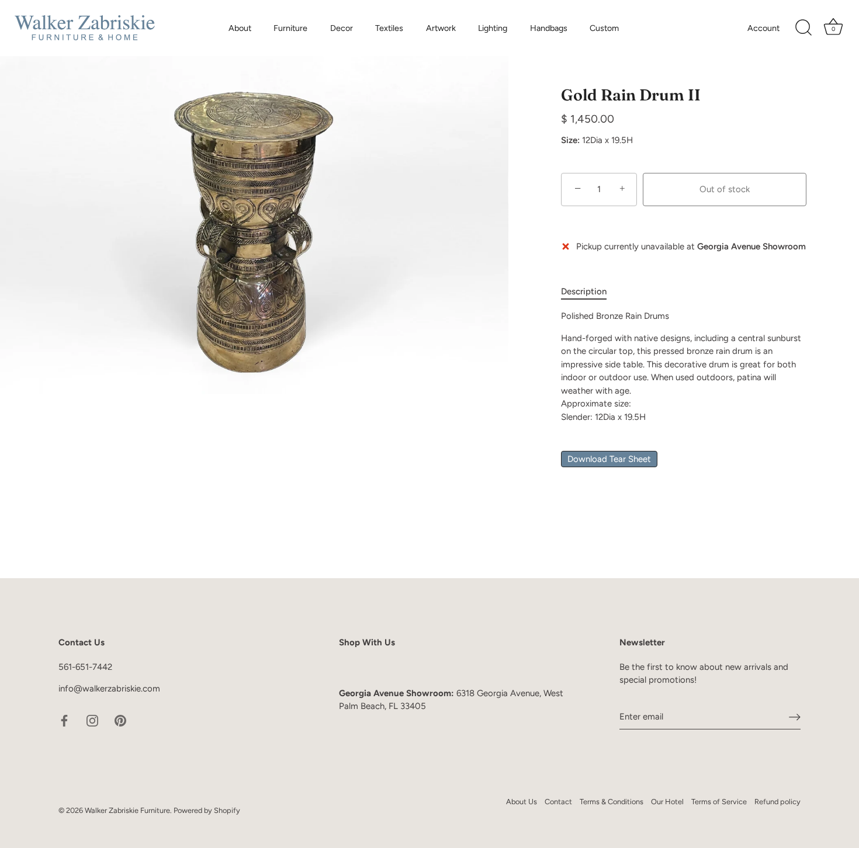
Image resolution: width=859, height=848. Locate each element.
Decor (341, 28)
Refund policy (777, 801)
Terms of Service (719, 801)
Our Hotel (667, 801)
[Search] (803, 28)
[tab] (589, 291)
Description (584, 291)
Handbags (548, 28)
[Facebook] (64, 719)
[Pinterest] (120, 719)
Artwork (441, 28)
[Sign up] (795, 717)
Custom (604, 28)
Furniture (290, 28)
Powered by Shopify (207, 810)
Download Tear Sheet (609, 459)
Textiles (389, 28)
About (239, 28)
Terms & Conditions (611, 801)
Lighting (492, 28)
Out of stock (724, 189)
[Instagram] (92, 719)
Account (763, 28)
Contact (558, 801)
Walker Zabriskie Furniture (127, 810)
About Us (521, 801)
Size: (570, 140)
